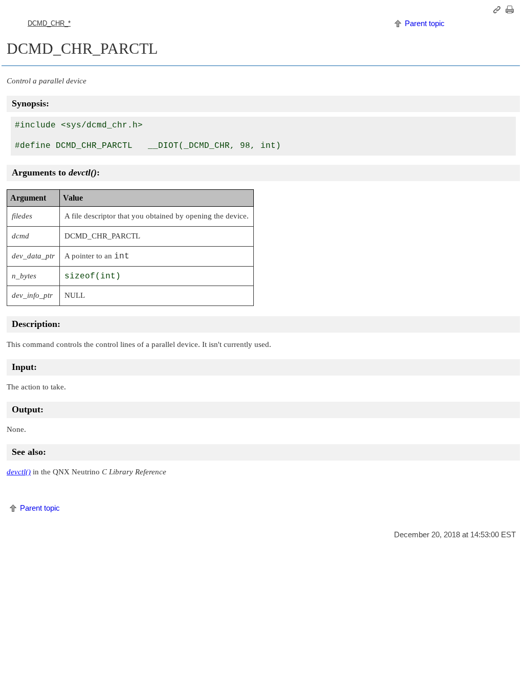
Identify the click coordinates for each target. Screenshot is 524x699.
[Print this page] (511, 10)
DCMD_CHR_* (49, 23)
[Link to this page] (498, 10)
